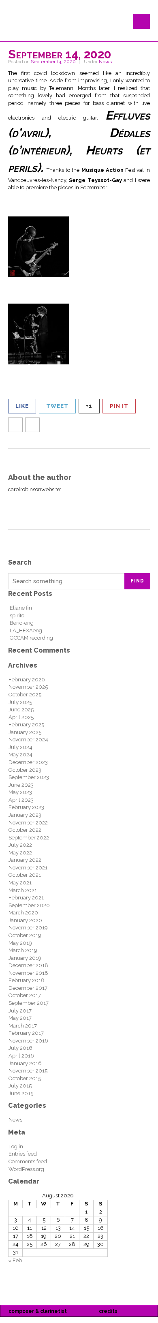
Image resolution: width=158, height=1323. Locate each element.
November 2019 (28, 928)
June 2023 (21, 785)
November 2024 (28, 739)
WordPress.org (26, 1169)
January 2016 (25, 1063)
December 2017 (28, 988)
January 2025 (25, 732)
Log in (16, 1146)
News (105, 61)
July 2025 (20, 702)
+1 (89, 406)
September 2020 (29, 905)
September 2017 (29, 1003)
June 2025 (21, 709)
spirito (17, 615)
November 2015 (28, 1071)
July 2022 (20, 845)
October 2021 (25, 875)
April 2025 (21, 717)
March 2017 (23, 1026)
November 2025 (28, 687)
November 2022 (28, 823)
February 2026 (27, 679)
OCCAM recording (31, 638)
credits (108, 1311)
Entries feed (23, 1154)
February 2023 (26, 807)
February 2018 (27, 980)
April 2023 (21, 800)
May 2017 (20, 1018)
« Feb (15, 1260)
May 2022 (20, 853)
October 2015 (25, 1078)
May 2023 (20, 792)
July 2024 (20, 747)
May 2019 (20, 943)
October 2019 (25, 935)
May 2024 (20, 754)
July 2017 (20, 1011)
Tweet (57, 406)
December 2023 (28, 762)
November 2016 (28, 1041)
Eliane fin (21, 608)
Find (137, 581)
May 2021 (20, 883)
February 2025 (26, 724)
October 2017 (25, 995)
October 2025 (25, 694)
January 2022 (25, 860)
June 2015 (21, 1093)
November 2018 (28, 973)
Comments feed (28, 1161)
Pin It (119, 406)
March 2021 (23, 890)
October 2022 (25, 830)
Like (22, 406)
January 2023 (25, 815)
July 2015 (20, 1086)
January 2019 (25, 958)
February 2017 (26, 1033)
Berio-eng (22, 623)
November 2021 (28, 868)
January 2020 (25, 920)
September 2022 (29, 838)
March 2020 (23, 913)
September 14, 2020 (53, 61)
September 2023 (29, 777)
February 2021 (26, 898)
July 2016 (20, 1048)
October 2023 (25, 770)
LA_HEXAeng (26, 630)
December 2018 (28, 965)
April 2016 (21, 1056)
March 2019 (23, 950)
